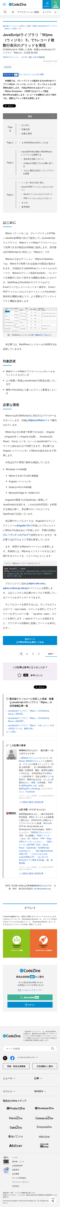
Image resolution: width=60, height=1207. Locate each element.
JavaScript (7, 67)
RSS (50, 782)
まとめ (25, 202)
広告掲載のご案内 (45, 1066)
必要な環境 (27, 133)
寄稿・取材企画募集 (16, 1066)
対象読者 (26, 129)
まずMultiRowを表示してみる (35, 142)
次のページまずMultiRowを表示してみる (30, 640)
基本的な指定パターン (34, 158)
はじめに (26, 124)
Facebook (30, 791)
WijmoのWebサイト (39, 420)
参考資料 (26, 206)
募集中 (22, 779)
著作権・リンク (18, 1161)
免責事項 (15, 1169)
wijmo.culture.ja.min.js (15, 588)
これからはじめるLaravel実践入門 (33, 855)
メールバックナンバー (32, 989)
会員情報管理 (17, 1165)
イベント (7, 1091)
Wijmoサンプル (41, 335)
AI (13, 11)
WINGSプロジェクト (30, 757)
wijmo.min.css (36, 583)
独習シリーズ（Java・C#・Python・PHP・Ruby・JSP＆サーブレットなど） (36, 838)
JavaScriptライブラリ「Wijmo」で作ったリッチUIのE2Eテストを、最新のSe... (31, 727)
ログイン (31, 1004)
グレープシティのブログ (16, 534)
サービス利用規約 (19, 1177)
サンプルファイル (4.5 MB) (31, 74)
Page (10, 142)
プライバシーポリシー (21, 1182)
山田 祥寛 (36, 57)
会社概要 (15, 1173)
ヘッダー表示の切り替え (33, 182)
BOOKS (38, 1091)
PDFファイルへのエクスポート (38, 198)
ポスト (10, 105)
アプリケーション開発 (28, 11)
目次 (30, 116)
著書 (33, 782)
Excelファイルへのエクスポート (38, 194)
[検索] (5, 12)
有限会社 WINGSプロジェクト (35, 759)
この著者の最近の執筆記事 (31, 801)
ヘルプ (14, 1157)
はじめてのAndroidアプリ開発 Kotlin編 (33, 858)
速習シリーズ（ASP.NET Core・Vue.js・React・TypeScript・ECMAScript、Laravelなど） (36, 846)
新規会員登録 (31, 997)
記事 (39, 782)
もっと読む (11, 731)
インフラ (46, 11)
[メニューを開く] (4, 4)
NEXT (50, 653)
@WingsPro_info (29, 785)
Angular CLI (23, 525)
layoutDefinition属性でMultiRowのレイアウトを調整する (36, 153)
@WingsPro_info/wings (29, 788)
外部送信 (15, 1186)
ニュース (7, 1078)
